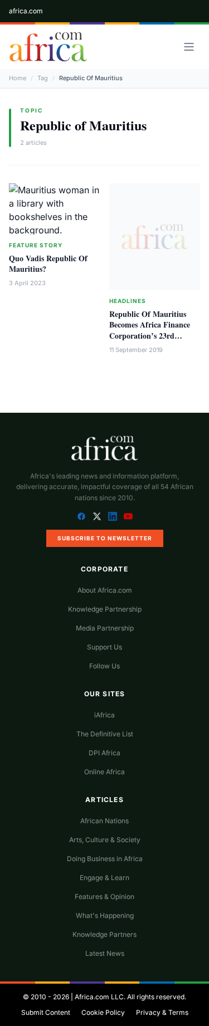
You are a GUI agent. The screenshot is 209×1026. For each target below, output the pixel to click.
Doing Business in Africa (105, 858)
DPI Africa (104, 753)
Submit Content (45, 1012)
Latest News (104, 953)
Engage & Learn (104, 877)
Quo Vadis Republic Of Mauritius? (48, 263)
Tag (42, 78)
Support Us (104, 647)
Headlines (127, 300)
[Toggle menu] (189, 47)
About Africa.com (104, 590)
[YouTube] (128, 516)
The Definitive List (104, 734)
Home (17, 78)
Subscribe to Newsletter (104, 538)
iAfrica (104, 715)
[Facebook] (81, 516)
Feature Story (35, 245)
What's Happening (105, 915)
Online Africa (104, 772)
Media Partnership (105, 628)
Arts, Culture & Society (104, 840)
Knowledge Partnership (105, 609)
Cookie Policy (103, 1012)
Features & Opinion (104, 896)
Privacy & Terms (162, 1012)
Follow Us (104, 666)
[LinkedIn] (112, 516)
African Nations (104, 821)
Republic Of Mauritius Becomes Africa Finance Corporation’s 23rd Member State (149, 330)
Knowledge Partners (104, 934)
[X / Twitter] (97, 516)
